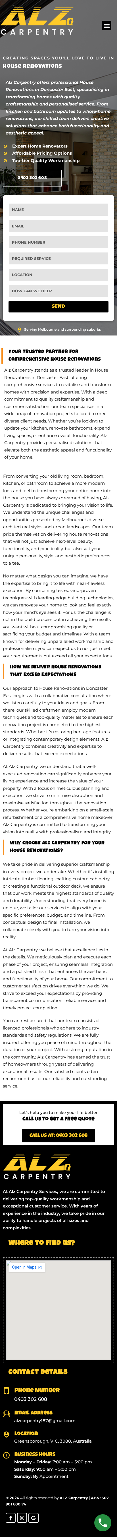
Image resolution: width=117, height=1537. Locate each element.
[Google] (33, 1518)
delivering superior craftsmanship (74, 864)
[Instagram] (22, 1518)
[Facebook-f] (11, 1518)
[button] (106, 25)
